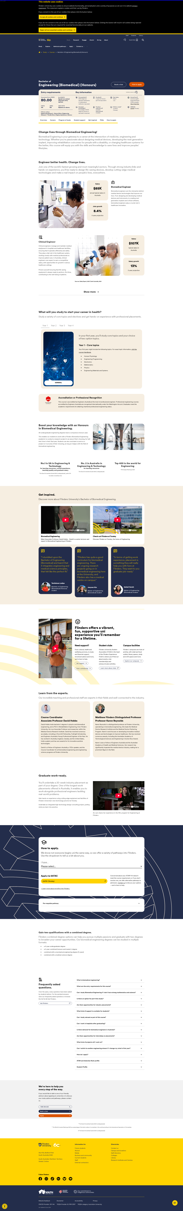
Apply (42, 1116)
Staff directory (116, 1153)
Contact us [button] (80, 46)
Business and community (83, 1155)
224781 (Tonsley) (48, 881)
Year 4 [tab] (70, 325)
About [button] (106, 40)
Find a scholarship (82, 668)
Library (113, 1158)
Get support (80, 663)
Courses (52, 52)
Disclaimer (60, 1201)
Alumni (77, 1151)
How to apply (137, 84)
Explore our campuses (132, 661)
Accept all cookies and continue (51, 17)
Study (45, 52)
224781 (132, 108)
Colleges (114, 1155)
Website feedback (44, 1201)
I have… (45, 862)
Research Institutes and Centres (122, 1160)
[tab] (91, 292)
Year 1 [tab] (45, 325)
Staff (76, 1160)
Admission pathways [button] (60, 46)
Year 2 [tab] (53, 325)
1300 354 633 (44, 1107)
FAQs (102, 120)
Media (77, 1153)
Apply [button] (72, 46)
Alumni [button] (92, 40)
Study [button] (68, 40)
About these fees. (134, 104)
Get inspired (92, 120)
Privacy (95, 1201)
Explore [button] (48, 46)
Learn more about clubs (108, 668)
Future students (80, 1148)
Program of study (65, 120)
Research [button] (76, 40)
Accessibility (79, 1201)
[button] (125, 40)
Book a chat (118, 84)
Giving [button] (99, 40)
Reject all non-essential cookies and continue (56, 30)
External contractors (82, 1162)
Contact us (121, 883)
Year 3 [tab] (62, 325)
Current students (80, 1158)
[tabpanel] (91, 359)
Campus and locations (118, 1151)
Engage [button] (84, 40)
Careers (53, 120)
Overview (43, 120)
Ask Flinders (44, 1003)
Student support (79, 120)
